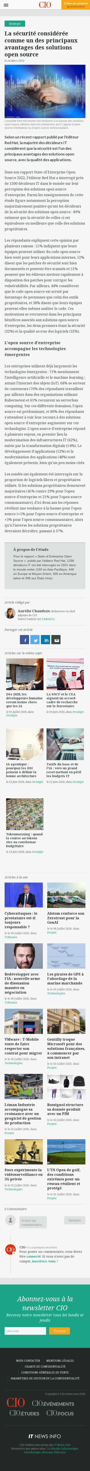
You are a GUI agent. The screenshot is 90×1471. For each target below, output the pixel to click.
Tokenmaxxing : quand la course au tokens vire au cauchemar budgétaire (24, 840)
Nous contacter (28, 1361)
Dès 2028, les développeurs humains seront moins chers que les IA (24, 700)
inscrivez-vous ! (45, 1261)
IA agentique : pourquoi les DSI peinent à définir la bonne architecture (21, 770)
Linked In (48, 619)
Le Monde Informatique (62, 1448)
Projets (52, 932)
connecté (33, 1256)
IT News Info (62, 1445)
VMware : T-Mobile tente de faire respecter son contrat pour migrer (23, 1046)
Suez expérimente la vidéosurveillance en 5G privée (24, 1174)
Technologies (56, 993)
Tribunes (11, 937)
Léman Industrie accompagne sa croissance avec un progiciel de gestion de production (23, 1113)
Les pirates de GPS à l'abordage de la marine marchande (65, 979)
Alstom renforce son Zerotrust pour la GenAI (65, 918)
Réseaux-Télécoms (54, 1452)
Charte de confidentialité (45, 1366)
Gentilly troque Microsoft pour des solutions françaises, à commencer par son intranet (66, 1048)
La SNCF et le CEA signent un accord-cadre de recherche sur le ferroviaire (62, 700)
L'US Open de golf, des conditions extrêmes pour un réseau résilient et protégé (64, 1178)
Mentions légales (60, 1361)
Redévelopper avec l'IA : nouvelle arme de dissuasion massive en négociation (22, 983)
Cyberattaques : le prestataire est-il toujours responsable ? (21, 920)
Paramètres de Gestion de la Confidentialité (45, 1378)
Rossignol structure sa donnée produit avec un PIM (65, 1109)
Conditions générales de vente (45, 1372)
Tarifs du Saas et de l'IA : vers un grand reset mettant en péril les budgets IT (64, 770)
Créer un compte (76, 5)
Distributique (32, 1452)
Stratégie (15, 24)
